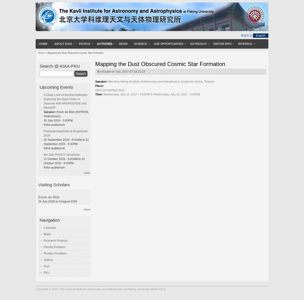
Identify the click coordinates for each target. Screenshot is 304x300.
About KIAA (63, 44)
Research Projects (55, 240)
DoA (46, 266)
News (123, 44)
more (87, 173)
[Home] (152, 30)
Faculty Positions (55, 247)
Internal (245, 44)
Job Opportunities (168, 44)
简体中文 (246, 35)
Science (140, 44)
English (261, 35)
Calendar (50, 228)
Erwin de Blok (49, 197)
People (84, 44)
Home (43, 44)
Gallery (48, 260)
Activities (104, 44)
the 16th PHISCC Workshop (62, 154)
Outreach (198, 44)
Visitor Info (222, 44)
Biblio (47, 234)
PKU (47, 272)
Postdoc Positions (55, 253)
